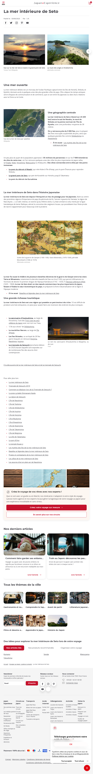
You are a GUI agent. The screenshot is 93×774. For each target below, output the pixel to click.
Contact (8, 759)
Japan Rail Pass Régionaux (31, 711)
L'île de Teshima (15, 404)
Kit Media (7, 726)
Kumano (7, 654)
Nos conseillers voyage (21, 726)
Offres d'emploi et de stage (9, 729)
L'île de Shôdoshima (16, 408)
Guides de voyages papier (82, 719)
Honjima (33, 339)
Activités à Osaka (71, 715)
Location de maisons (56, 705)
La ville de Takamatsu (17, 437)
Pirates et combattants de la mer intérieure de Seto (28, 455)
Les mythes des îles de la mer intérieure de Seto (27, 448)
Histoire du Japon (56, 630)
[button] (3, 51)
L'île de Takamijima (16, 429)
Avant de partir (55, 607)
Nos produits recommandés (41, 648)
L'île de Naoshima (16, 400)
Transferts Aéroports (32, 719)
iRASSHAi (7, 742)
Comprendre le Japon (35, 607)
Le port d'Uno (14, 440)
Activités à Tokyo (71, 709)
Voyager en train (83, 716)
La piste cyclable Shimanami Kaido (22, 393)
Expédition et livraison (8, 738)
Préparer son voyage (82, 712)
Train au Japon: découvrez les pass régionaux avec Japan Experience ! (68, 558)
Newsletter (7, 716)
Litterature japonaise (79, 607)
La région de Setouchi (17, 397)
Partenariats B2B (9, 723)
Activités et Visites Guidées (71, 706)
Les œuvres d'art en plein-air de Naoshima (25, 462)
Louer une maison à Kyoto (56, 713)
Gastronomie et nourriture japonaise (13, 607)
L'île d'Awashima (15, 422)
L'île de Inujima (15, 411)
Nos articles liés (13, 648)
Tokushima (8, 658)
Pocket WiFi (45, 712)
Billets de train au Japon (33, 707)
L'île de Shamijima (16, 426)
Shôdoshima (76, 136)
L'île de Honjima (15, 415)
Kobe (14, 163)
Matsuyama (30, 163)
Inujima (20, 341)
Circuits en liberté (19, 717)
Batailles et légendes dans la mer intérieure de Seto (39, 293)
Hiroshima (21, 163)
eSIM (43, 710)
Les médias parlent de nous (10, 712)
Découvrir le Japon (82, 708)
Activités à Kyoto (71, 712)
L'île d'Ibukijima (15, 419)
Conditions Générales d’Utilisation (39, 763)
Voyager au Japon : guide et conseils (20, 664)
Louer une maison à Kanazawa (56, 717)
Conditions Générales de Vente (38, 759)
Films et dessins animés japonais (13, 630)
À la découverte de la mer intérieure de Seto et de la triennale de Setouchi (32, 365)
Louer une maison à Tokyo (56, 708)
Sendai (46, 654)
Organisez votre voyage (71, 648)
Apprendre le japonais (35, 630)
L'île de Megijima (15, 433)
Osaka (8, 163)
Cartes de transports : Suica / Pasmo (33, 715)
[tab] (14, 647)
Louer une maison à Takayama (56, 722)
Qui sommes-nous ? (9, 708)
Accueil (6, 664)
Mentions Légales (19, 759)
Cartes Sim (45, 707)
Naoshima (13, 341)
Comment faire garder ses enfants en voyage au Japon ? (24, 558)
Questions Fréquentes (7, 734)
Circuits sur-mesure (19, 721)
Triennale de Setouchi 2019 (19, 386)
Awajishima (52, 138)
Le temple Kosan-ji (16, 444)
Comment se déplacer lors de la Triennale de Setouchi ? (30, 390)
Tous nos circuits (19, 708)
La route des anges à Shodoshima (60, 69)
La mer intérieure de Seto (18, 382)
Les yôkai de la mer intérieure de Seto (23, 459)
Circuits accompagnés (20, 712)
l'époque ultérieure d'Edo (75, 282)
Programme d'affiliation (7, 719)
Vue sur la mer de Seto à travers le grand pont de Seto (24, 69)
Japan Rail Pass (31, 705)
